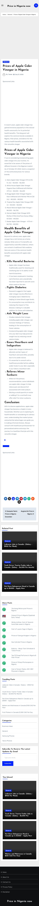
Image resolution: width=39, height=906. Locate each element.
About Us (6, 877)
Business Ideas (7, 726)
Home (5, 872)
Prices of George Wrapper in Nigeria (23, 635)
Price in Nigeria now (18, 6)
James (10, 74)
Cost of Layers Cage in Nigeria (22, 629)
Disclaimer (6, 892)
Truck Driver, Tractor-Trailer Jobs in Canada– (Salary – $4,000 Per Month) (18, 816)
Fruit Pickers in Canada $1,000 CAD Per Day (17, 712)
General (6, 62)
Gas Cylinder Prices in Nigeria (21, 642)
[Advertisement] (19, 38)
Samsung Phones (8, 736)
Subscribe (7, 763)
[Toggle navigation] (2, 5)
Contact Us (6, 882)
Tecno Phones (7, 741)
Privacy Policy (7, 887)
